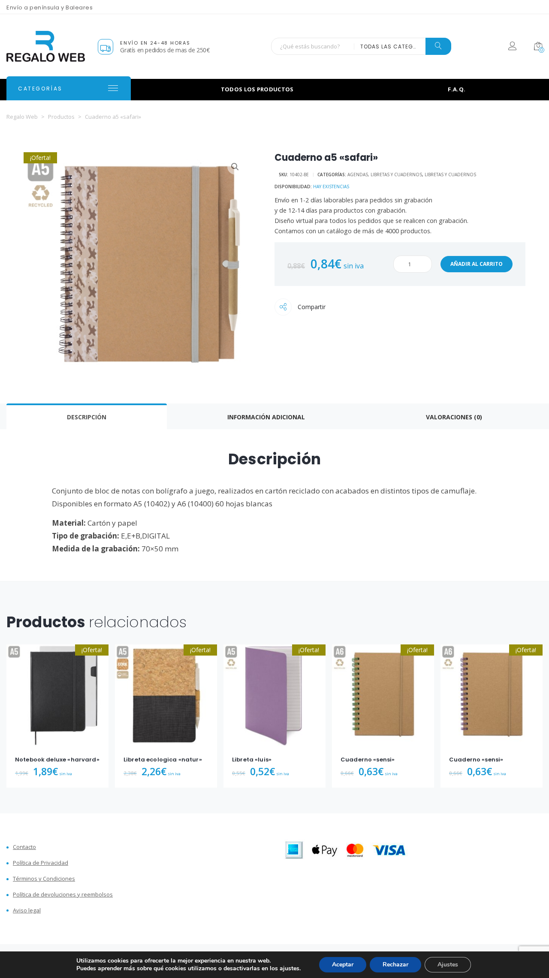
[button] (235, 167)
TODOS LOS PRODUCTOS (257, 89)
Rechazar (395, 964)
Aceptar (342, 964)
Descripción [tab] (86, 417)
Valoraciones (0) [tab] (454, 417)
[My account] (512, 47)
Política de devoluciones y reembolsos (63, 894)
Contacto (24, 847)
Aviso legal (27, 910)
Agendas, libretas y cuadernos (384, 175)
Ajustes (447, 964)
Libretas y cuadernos (450, 175)
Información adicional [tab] (266, 417)
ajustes (289, 968)
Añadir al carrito (476, 264)
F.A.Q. (456, 89)
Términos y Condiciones (44, 878)
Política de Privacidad (40, 863)
